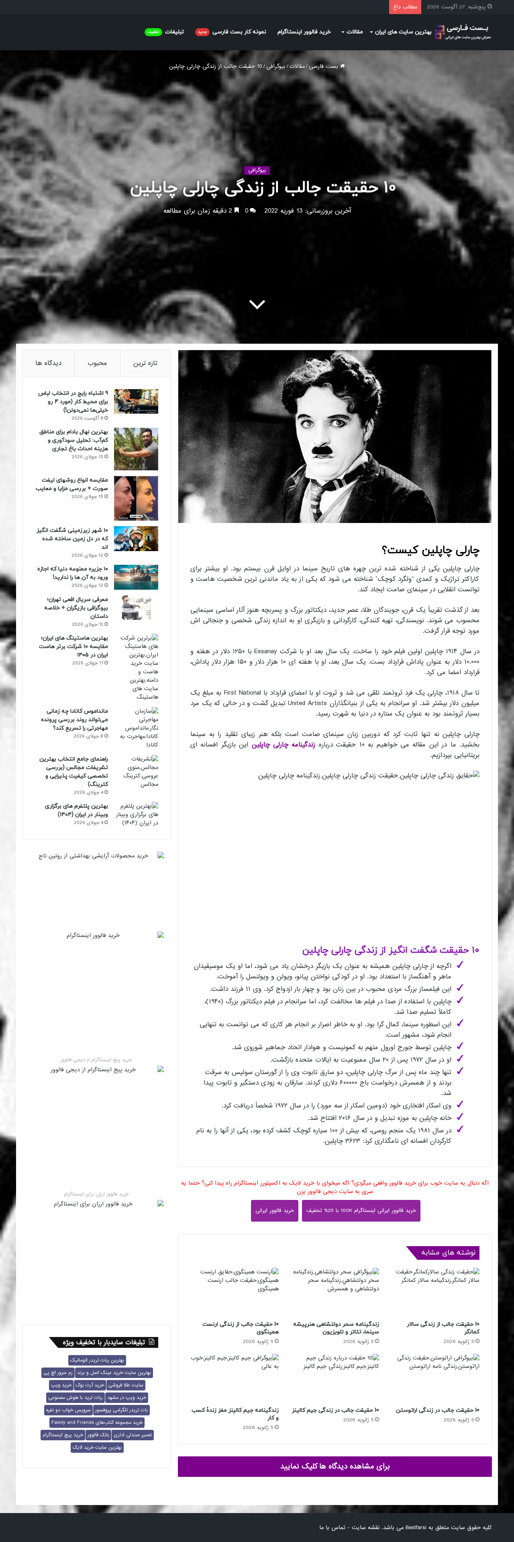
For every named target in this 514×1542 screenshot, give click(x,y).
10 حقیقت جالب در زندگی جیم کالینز (335, 1410)
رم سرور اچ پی (58, 1372)
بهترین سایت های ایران (403, 32)
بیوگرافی (276, 66)
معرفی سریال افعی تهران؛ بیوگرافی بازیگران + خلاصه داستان (76, 608)
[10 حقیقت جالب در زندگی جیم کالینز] (335, 1378)
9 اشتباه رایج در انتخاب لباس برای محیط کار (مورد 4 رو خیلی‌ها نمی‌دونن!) (73, 402)
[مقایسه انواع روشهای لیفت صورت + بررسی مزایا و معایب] (136, 498)
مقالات (355, 32)
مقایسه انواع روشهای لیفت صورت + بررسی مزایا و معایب (72, 484)
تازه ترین (145, 363)
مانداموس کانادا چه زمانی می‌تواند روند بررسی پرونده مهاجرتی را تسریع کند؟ (74, 719)
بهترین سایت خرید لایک (97, 1447)
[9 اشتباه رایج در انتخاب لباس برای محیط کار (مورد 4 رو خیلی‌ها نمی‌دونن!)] (136, 401)
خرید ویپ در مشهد (126, 1397)
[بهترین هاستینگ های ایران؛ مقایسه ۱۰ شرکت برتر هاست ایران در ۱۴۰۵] (136, 667)
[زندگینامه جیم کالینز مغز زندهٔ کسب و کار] (234, 1378)
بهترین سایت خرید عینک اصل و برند (114, 1372)
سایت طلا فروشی (125, 1385)
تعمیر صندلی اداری (133, 1435)
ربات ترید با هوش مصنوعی (75, 1397)
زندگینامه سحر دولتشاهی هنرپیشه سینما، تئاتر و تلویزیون (336, 1328)
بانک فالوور (98, 1435)
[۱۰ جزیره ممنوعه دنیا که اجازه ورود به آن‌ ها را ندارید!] (136, 577)
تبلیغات (165, 32)
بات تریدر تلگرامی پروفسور (121, 1410)
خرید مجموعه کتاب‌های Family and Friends (97, 1422)
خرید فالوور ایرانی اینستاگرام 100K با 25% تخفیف (361, 1210)
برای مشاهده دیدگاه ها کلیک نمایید (335, 1466)
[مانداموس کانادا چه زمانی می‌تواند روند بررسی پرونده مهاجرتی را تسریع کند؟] (136, 728)
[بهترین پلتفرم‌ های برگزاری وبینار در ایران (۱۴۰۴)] (136, 814)
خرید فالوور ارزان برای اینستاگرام (96, 1194)
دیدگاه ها (48, 363)
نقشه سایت (365, 1527)
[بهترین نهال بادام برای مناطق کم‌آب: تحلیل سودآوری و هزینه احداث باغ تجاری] (136, 449)
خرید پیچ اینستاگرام (63, 1435)
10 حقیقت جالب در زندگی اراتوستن (437, 1410)
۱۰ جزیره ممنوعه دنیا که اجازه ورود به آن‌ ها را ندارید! (72, 573)
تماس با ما (332, 1527)
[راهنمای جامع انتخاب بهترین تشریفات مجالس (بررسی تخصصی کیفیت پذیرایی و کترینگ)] (136, 772)
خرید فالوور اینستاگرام (304, 32)
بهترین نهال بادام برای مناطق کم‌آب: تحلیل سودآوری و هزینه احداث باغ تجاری (73, 440)
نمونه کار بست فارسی (232, 32)
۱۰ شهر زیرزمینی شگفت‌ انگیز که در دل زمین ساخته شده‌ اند (72, 539)
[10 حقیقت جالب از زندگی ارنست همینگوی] (234, 1292)
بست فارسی (324, 66)
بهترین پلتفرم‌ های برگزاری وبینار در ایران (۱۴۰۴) (76, 810)
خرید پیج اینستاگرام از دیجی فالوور (96, 1060)
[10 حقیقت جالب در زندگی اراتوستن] (435, 1378)
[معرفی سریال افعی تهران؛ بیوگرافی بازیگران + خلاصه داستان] (136, 607)
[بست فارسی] (463, 32)
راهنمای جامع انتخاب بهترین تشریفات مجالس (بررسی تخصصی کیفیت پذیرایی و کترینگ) (73, 771)
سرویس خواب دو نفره (68, 1410)
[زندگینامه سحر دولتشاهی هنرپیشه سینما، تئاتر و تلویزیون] (335, 1292)
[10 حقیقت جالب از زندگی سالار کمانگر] (435, 1292)
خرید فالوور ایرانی (274, 1210)
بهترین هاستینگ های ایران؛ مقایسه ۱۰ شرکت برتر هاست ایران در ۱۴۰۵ (73, 646)
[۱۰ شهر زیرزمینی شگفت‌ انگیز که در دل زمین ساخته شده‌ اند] (136, 538)
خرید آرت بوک (90, 1385)
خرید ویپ (61, 1385)
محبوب (97, 363)
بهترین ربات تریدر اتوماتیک (97, 1360)
